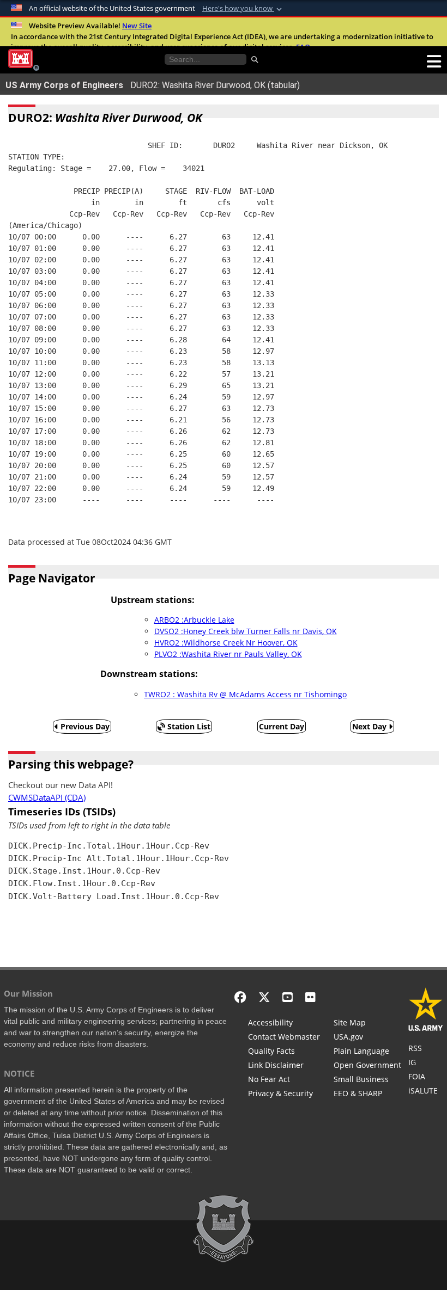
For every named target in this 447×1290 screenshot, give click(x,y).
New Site (137, 25)
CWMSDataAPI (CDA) (47, 797)
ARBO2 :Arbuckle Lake (194, 620)
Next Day (370, 726)
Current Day (281, 726)
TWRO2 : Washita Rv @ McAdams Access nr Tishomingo (245, 694)
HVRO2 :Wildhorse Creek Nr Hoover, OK (226, 642)
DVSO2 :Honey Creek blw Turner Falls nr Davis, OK (245, 631)
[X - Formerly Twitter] (264, 997)
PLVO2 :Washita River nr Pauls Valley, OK (228, 654)
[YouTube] (287, 997)
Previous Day (84, 726)
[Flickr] (310, 997)
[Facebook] (240, 997)
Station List (187, 726)
